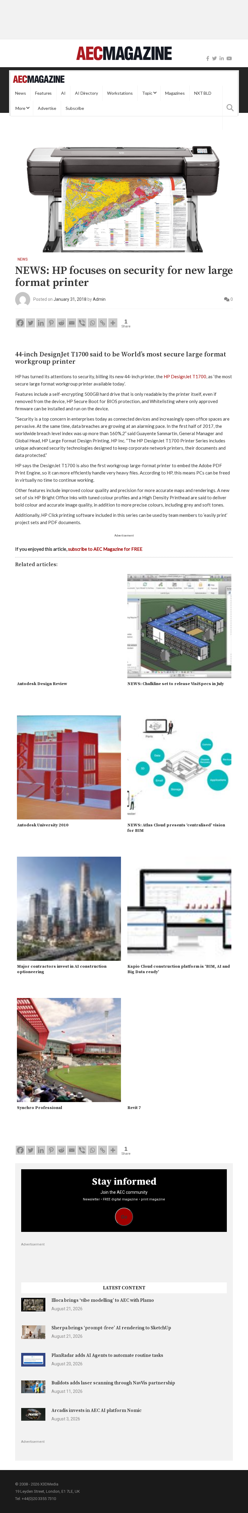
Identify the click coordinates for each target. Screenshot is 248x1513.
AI (63, 93)
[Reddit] (61, 322)
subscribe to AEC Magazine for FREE (105, 549)
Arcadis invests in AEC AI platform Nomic (96, 1410)
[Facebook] (207, 58)
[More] (112, 322)
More (20, 108)
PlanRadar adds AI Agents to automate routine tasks (107, 1355)
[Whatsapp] (92, 322)
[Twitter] (214, 58)
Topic (147, 93)
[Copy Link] (102, 322)
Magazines (175, 93)
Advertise (47, 108)
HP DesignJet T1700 (185, 376)
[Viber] (81, 322)
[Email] (71, 322)
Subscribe (75, 108)
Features (43, 93)
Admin (99, 299)
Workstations (119, 93)
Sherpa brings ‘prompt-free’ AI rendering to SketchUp (111, 1328)
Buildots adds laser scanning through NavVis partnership (113, 1383)
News (20, 93)
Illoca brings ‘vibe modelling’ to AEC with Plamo (102, 1300)
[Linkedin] (40, 322)
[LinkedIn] (222, 58)
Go (124, 1217)
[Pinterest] (51, 322)
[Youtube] (229, 58)
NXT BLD (202, 93)
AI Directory (86, 93)
